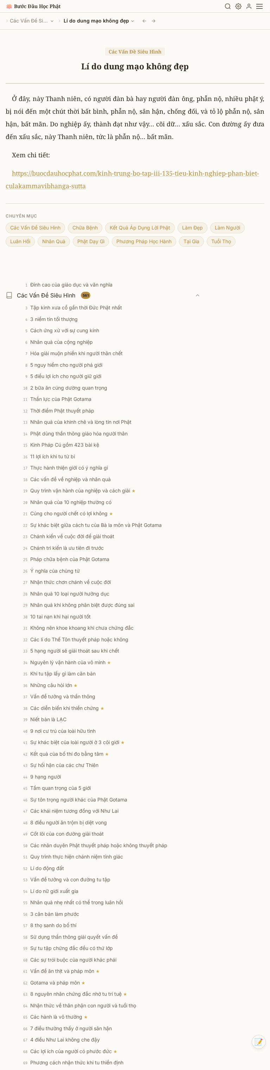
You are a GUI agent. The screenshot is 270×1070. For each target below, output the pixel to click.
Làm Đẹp (192, 228)
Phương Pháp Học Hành (144, 241)
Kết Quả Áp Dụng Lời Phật (140, 228)
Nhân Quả (53, 241)
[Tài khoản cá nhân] (249, 6)
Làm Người (227, 228)
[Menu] (259, 6)
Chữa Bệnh (85, 228)
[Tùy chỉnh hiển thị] (238, 6)
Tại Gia (191, 241)
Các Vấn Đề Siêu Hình (29, 21)
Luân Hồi (20, 241)
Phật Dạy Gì (90, 241)
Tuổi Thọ (221, 241)
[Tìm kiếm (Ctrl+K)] (228, 6)
